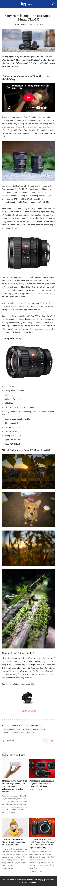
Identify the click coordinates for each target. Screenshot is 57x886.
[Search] (53, 4)
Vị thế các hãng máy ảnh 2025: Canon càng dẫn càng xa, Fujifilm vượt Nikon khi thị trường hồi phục (41, 843)
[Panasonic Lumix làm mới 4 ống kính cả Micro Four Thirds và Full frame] (42, 768)
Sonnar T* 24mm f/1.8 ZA (35, 729)
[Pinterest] (51, 741)
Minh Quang (20, 24)
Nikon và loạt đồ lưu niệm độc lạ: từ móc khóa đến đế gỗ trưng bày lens (14, 842)
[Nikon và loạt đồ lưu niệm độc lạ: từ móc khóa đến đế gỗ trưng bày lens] (15, 827)
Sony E (31, 732)
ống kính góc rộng (12, 729)
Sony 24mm (18, 732)
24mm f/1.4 (17, 726)
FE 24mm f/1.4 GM (34, 726)
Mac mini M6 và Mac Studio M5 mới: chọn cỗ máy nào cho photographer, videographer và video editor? (14, 786)
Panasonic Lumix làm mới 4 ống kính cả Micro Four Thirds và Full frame (41, 783)
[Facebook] (45, 741)
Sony (7, 732)
